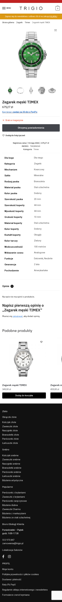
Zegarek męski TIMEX (14, 385)
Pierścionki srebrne (11, 472)
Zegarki (19, 22)
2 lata (36, 264)
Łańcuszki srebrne (11, 476)
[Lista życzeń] (41, 342)
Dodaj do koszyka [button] (24, 395)
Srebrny (38, 193)
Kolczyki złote (9, 422)
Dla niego (38, 157)
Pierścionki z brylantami (14, 492)
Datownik (38, 258)
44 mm (37, 205)
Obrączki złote (9, 417)
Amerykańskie (41, 270)
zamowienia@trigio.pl (12, 543)
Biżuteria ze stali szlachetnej (16, 517)
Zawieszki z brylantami (13, 496)
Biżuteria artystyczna (12, 480)
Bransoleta (39, 181)
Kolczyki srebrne (10, 455)
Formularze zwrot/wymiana (15, 595)
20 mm (37, 199)
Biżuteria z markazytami (14, 513)
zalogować (18, 316)
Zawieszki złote (10, 426)
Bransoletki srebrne (11, 467)
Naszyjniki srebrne (11, 463)
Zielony (37, 240)
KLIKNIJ (53, 16)
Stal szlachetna (41, 187)
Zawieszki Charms (11, 509)
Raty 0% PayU (9, 584)
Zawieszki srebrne (11, 459)
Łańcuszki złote (10, 443)
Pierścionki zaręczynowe (14, 501)
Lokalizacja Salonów (12, 550)
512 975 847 (8, 540)
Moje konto (7, 569)
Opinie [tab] (7, 286)
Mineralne (38, 175)
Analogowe (39, 252)
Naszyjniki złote (10, 430)
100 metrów (40, 246)
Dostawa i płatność (11, 579)
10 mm (37, 217)
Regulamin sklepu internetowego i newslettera (25, 589)
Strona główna (8, 22)
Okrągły (37, 234)
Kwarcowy (39, 169)
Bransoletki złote (10, 434)
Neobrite (48, 258)
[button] (55, 30)
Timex (27, 22)
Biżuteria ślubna (10, 505)
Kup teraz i (19, 112)
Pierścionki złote (10, 438)
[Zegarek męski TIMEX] (24, 359)
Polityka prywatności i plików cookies (20, 574)
